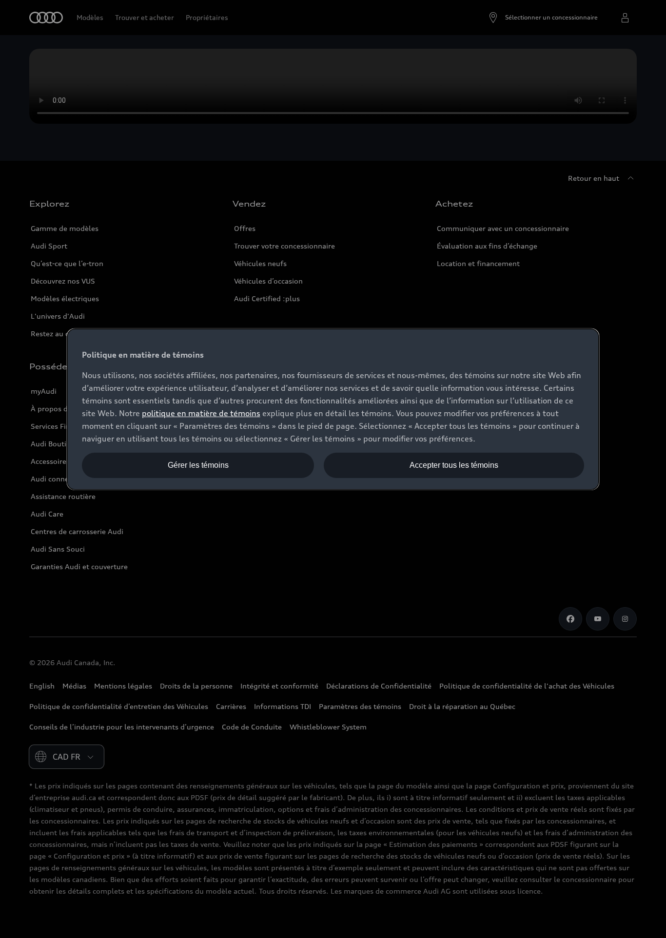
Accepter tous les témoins (454, 465)
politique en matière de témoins (201, 413)
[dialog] (333, 409)
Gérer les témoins (198, 465)
